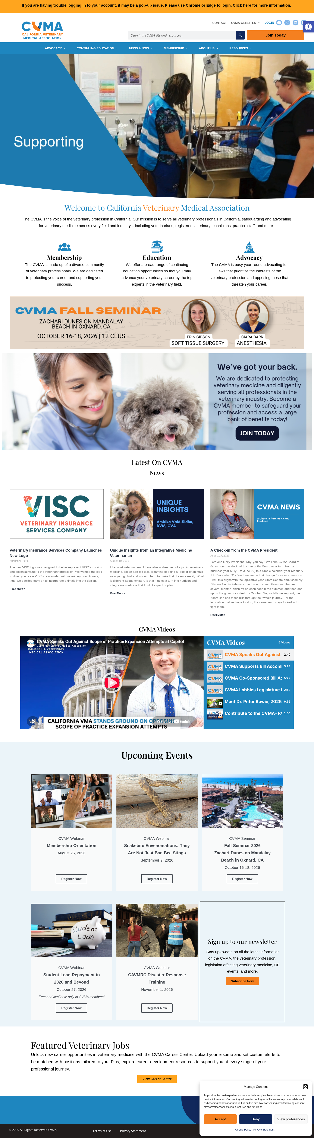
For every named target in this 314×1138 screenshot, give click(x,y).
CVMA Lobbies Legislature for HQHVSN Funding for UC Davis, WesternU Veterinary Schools (253, 689)
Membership (174, 48)
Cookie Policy (243, 1129)
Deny (256, 1119)
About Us (206, 48)
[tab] (249, 655)
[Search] (240, 35)
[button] (308, 26)
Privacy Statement (263, 1129)
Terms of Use (102, 1131)
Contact (219, 23)
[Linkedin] (295, 22)
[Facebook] (279, 22)
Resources (238, 48)
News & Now (139, 48)
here (247, 5)
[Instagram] (287, 22)
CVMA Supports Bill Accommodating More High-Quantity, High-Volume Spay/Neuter (253, 666)
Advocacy (53, 48)
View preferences (291, 1119)
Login (269, 22)
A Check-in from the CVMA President (243, 550)
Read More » (17, 588)
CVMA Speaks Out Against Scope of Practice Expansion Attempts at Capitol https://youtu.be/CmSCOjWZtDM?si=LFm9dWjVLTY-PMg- (253, 654)
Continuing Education (95, 48)
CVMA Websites (243, 23)
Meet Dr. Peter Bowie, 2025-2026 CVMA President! (253, 701)
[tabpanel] (112, 682)
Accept (220, 1119)
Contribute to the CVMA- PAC (253, 713)
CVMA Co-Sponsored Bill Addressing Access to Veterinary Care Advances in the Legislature (253, 678)
